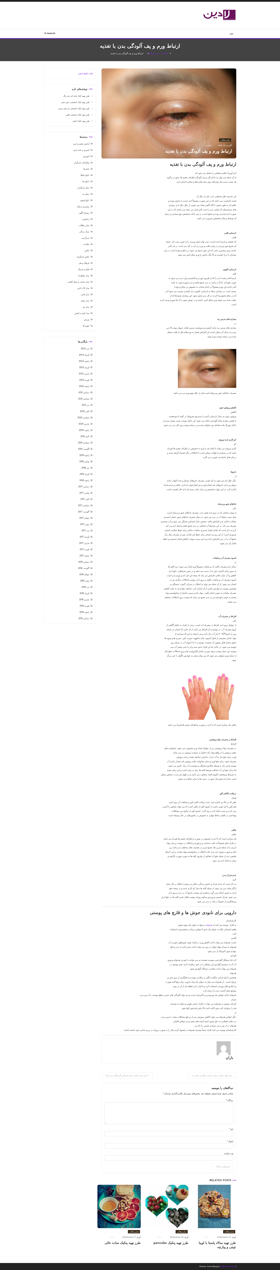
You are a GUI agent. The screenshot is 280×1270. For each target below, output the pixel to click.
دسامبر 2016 (83, 561)
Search (51, 33)
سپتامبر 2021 (83, 398)
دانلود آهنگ (84, 175)
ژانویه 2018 (84, 480)
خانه (231, 33)
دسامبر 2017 (83, 486)
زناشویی (85, 219)
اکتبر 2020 (84, 411)
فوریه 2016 (84, 605)
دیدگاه (229, 1100)
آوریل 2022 (84, 367)
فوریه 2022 (84, 379)
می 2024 (85, 348)
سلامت (86, 244)
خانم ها (86, 168)
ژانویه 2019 (84, 455)
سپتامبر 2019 (83, 442)
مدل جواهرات (83, 275)
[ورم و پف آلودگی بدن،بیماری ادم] (207, 695)
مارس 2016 (84, 599)
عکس (86, 250)
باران (229, 1058)
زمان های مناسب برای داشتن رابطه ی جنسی (213, 1075)
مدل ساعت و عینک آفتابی (78, 281)
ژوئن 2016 (84, 580)
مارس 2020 (84, 423)
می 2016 (85, 587)
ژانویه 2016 (84, 612)
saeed (225, 1237)
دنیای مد (85, 193)
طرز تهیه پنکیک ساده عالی (123, 1243)
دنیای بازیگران (83, 187)
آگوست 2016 (83, 568)
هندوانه (208, 924)
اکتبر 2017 (84, 499)
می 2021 (85, 405)
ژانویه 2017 (84, 555)
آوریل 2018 (84, 474)
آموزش (86, 156)
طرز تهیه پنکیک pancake (170, 1243)
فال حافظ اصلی (85, 73)
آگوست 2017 (83, 511)
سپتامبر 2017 (83, 505)
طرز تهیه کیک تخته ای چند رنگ (76, 95)
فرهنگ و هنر (84, 263)
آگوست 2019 (83, 448)
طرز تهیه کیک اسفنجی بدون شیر (75, 102)
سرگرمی (85, 237)
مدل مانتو (85, 300)
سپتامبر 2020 (83, 417)
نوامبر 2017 (84, 492)
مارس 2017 (84, 543)
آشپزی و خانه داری (81, 150)
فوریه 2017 (84, 549)
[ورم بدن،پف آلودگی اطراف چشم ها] (207, 368)
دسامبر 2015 (83, 618)
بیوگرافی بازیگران (81, 162)
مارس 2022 (84, 373)
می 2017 (85, 530)
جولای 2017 (84, 517)
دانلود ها (86, 181)
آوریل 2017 (84, 536)
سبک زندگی (84, 231)
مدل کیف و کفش (82, 313)
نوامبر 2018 (84, 461)
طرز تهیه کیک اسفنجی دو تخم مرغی (73, 108)
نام (231, 1129)
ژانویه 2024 (84, 361)
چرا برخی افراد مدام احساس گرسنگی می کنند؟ (126, 1075)
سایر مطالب (225, 140)
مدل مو (86, 306)
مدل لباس (85, 294)
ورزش (86, 319)
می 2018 (85, 467)
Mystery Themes (227, 1266)
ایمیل (230, 1141)
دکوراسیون (84, 200)
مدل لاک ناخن (83, 288)
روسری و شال (83, 206)
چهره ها (86, 325)
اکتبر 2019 (84, 436)
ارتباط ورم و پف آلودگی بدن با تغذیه (198, 151)
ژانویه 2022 (84, 386)
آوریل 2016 (84, 593)
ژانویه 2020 (84, 430)
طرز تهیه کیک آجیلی (80, 121)
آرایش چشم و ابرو (81, 143)
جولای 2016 (84, 574)
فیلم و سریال (83, 269)
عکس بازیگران (83, 256)
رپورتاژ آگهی (84, 212)
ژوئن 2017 (84, 524)
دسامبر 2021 (83, 392)
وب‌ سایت (228, 1153)
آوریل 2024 (84, 354)
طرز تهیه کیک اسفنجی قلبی (77, 114)
